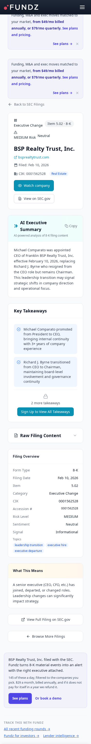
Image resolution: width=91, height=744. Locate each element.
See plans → (63, 44)
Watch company (37, 185)
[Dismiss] (77, 44)
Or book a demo (48, 698)
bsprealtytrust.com (33, 157)
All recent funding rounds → (27, 729)
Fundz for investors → (21, 735)
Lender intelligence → (61, 735)
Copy (73, 226)
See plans (20, 698)
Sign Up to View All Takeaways (45, 411)
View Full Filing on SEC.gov (48, 619)
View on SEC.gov (37, 198)
